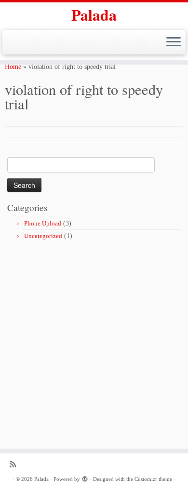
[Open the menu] (173, 42)
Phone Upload (42, 223)
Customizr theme (153, 479)
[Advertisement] (94, 342)
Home (13, 66)
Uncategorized (43, 235)
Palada (94, 15)
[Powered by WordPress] (84, 477)
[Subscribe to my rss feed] (15, 464)
